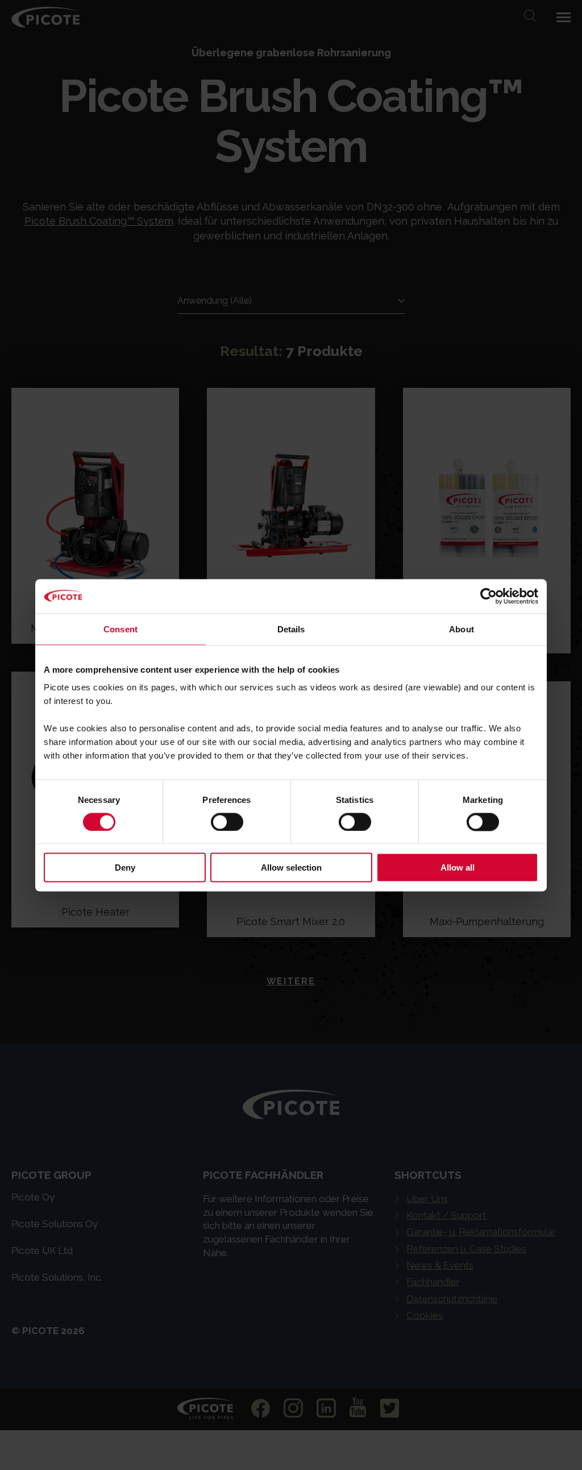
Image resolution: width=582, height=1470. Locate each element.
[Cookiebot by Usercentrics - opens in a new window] (488, 595)
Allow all (457, 867)
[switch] (227, 822)
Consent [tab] (120, 628)
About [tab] (461, 628)
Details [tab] (291, 628)
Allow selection (291, 867)
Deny (125, 867)
